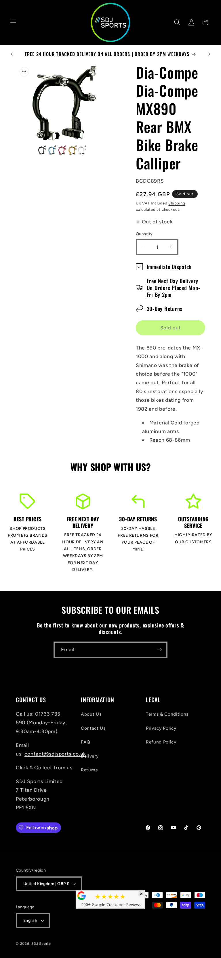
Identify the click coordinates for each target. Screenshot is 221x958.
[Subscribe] (159, 650)
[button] (13, 22)
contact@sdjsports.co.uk (55, 754)
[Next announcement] (209, 54)
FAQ (85, 742)
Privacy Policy (161, 728)
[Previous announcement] (11, 54)
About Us (91, 714)
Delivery (89, 756)
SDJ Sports (41, 944)
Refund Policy (161, 742)
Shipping (176, 203)
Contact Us (93, 728)
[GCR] (82, 896)
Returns (89, 769)
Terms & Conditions (167, 714)
